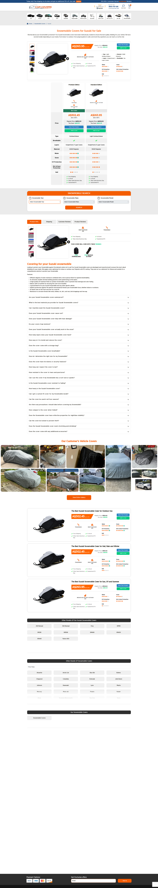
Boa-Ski (92, 672)
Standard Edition (96, 85)
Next (67, 58)
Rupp (39, 698)
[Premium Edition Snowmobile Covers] (74, 92)
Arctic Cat (66, 672)
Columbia (66, 679)
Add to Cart (123, 48)
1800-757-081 (113, 6)
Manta (119, 685)
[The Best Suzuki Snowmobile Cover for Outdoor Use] (49, 524)
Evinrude (92, 679)
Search (79, 207)
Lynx (92, 685)
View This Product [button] (123, 44)
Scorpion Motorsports (66, 698)
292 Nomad (39, 626)
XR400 (118, 632)
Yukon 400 (65, 638)
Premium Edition (74, 85)
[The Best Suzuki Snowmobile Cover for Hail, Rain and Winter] (49, 559)
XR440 (39, 638)
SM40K (92, 632)
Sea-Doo (92, 698)
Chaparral (39, 679)
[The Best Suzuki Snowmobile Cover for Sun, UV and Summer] (49, 595)
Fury (92, 626)
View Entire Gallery (79, 497)
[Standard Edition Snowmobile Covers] (96, 92)
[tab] (34, 222)
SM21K (39, 632)
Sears (118, 698)
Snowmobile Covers (39, 23)
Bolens (119, 672)
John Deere (118, 679)
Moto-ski (66, 691)
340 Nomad (65, 626)
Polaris (92, 691)
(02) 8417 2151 (115, 8)
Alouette (39, 672)
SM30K (66, 632)
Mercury (39, 691)
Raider (119, 691)
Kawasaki (66, 685)
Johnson (39, 685)
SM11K (118, 626)
